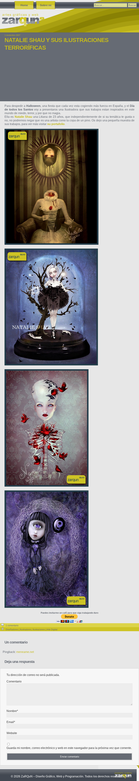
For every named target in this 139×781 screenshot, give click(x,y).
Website (12, 733)
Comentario (14, 681)
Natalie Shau (23, 116)
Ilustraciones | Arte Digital (45, 629)
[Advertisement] (69, 78)
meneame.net (25, 651)
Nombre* (12, 711)
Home (24, 5)
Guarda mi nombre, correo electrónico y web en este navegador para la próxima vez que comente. (69, 747)
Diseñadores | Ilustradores (18, 629)
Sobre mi (45, 5)
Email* (11, 722)
